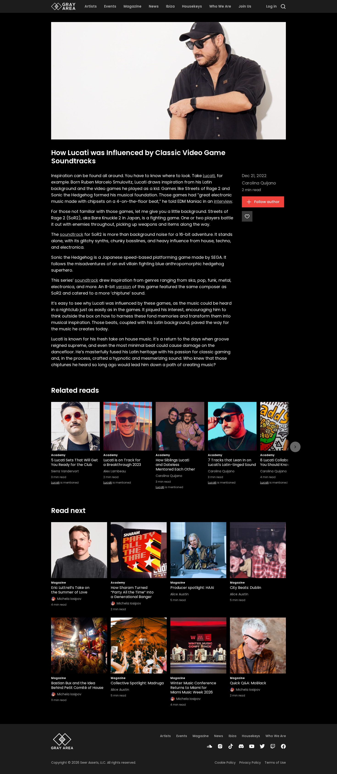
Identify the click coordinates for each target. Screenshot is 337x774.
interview (223, 201)
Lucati (209, 175)
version (123, 287)
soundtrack (71, 234)
